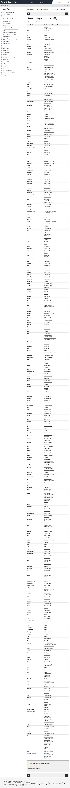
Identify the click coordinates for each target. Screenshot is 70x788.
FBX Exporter (47, 57)
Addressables (47, 95)
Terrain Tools (47, 120)
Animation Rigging (48, 62)
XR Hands (46, 294)
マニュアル (33, 2)
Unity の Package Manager (10, 32)
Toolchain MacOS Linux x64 (50, 211)
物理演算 (5, 54)
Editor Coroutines (47, 204)
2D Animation (47, 54)
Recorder (46, 59)
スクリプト (5, 56)
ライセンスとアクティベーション (10, 39)
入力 (4, 47)
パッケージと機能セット (8, 15)
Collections (46, 172)
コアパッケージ (7, 23)
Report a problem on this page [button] (34, 768)
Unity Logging (47, 235)
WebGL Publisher (47, 190)
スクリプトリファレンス (44, 2)
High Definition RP (48, 285)
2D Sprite (46, 27)
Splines (45, 217)
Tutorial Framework (48, 665)
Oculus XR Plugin (47, 409)
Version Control (47, 111)
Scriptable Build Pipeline (49, 99)
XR (3, 68)
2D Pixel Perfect (47, 30)
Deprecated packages (9, 30)
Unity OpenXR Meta (48, 82)
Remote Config (47, 37)
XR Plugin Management (49, 77)
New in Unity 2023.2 (7, 14)
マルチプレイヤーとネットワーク (10, 57)
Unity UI (45, 138)
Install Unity (5, 38)
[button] (30, 766)
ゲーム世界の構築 (7, 52)
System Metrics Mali (48, 86)
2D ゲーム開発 (6, 48)
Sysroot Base (47, 333)
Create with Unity (6, 43)
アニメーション (6, 63)
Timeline (46, 60)
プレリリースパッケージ (9, 21)
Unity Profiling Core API (49, 67)
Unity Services (6, 66)
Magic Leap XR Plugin (48, 76)
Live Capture (46, 341)
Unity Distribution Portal (49, 52)
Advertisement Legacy (49, 41)
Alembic (46, 35)
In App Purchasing (48, 305)
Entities (45, 232)
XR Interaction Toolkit (48, 317)
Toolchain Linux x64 (48, 336)
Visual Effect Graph (48, 241)
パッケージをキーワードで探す (11, 29)
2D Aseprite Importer (48, 91)
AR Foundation (47, 71)
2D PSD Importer (47, 103)
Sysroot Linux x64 (48, 335)
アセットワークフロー (7, 45)
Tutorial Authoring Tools (49, 664)
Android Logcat (47, 48)
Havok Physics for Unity (49, 300)
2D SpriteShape (47, 560)
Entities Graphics (47, 234)
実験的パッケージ (8, 27)
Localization (46, 324)
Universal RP (46, 287)
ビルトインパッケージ (9, 25)
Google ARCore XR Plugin (49, 74)
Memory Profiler (47, 369)
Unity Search (5, 74)
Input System (47, 246)
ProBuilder (46, 33)
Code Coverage (47, 209)
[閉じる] (64, 783)
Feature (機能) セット (9, 36)
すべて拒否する (43, 783)
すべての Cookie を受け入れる (55, 783)
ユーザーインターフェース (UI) (9, 65)
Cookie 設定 (33, 783)
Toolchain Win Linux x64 (49, 212)
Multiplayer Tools (47, 276)
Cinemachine (47, 44)
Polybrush (46, 150)
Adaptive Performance (49, 39)
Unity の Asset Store (7, 70)
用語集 (4, 75)
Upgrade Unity (6, 41)
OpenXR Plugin (47, 415)
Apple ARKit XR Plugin (48, 73)
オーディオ (5, 59)
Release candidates (8, 20)
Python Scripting (47, 484)
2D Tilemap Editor (48, 28)
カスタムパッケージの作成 (10, 34)
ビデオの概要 (6, 61)
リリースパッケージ (8, 18)
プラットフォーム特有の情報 (9, 72)
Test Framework (47, 618)
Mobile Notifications (48, 50)
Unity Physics (47, 440)
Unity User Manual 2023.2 (8, 12)
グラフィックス (6, 50)
